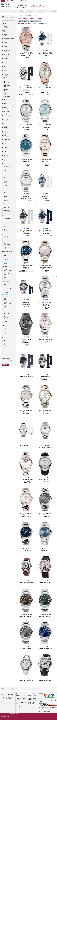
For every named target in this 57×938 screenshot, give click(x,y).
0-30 (5, 225)
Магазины (18, 696)
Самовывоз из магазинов (33, 700)
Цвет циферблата (6, 281)
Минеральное (7, 218)
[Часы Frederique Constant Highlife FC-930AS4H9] (45, 567)
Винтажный (6, 333)
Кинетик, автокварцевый (9, 212)
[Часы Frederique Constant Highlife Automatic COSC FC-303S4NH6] (45, 464)
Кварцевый (6, 207)
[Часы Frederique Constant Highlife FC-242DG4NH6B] (26, 633)
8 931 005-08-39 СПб (20, 7)
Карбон (5, 183)
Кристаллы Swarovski (8, 314)
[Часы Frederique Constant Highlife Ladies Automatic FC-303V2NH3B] (45, 396)
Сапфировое (6, 217)
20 (4, 347)
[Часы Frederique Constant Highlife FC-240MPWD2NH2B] (45, 146)
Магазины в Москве (6, 358)
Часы (3, 0)
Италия (5, 256)
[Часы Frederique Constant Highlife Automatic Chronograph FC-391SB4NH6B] (26, 73)
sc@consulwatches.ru (5, 701)
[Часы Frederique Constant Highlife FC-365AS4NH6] (45, 665)
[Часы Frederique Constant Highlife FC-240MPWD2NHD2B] (26, 499)
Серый (5, 275)
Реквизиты (18, 699)
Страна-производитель (7, 251)
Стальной (6, 267)
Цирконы (6, 317)
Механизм (4, 206)
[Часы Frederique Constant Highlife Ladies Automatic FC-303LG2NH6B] (45, 499)
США (5, 255)
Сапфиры (6, 320)
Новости (24, 704)
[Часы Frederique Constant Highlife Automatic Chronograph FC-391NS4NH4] (45, 361)
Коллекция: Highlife (35, 21)
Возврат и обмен (31, 702)
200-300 (5, 230)
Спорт (5, 329)
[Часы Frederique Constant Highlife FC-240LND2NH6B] (45, 181)
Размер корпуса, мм (6, 337)
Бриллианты (6, 313)
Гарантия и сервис (31, 703)
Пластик (5, 178)
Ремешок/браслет (6, 166)
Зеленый (6, 291)
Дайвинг (6, 238)
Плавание (6, 236)
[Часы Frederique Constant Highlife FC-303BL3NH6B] (26, 361)
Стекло (3, 215)
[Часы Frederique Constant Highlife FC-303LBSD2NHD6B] (26, 146)
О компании (18, 695)
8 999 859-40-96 (6, 6)
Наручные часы (25, 15)
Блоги (20, 704)
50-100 (5, 228)
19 (4, 345)
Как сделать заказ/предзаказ (32, 696)
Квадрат (5, 247)
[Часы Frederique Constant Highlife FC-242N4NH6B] (45, 633)
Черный (5, 271)
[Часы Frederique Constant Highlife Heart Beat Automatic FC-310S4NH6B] (45, 430)
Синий (5, 277)
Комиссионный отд (11, 0)
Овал (5, 248)
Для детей (6, 27)
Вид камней (4, 311)
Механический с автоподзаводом (6, 209)
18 (4, 344)
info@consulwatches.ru (6, 698)
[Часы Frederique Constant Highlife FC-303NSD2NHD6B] (26, 533)
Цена (3, 16)
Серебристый (6, 273)
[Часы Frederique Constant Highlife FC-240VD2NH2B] (45, 324)
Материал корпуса (6, 175)
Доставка (30, 699)
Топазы (5, 321)
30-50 (5, 226)
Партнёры (18, 703)
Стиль (3, 325)
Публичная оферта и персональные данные (21, 701)
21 (4, 348)
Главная (19, 15)
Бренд (3, 30)
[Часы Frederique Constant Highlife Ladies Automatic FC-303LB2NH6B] (45, 110)
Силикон (5, 196)
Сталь (5, 177)
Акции (17, 704)
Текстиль (5, 199)
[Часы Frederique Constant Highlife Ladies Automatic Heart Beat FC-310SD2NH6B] (45, 287)
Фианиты (6, 318)
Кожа (5, 193)
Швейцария (6, 252)
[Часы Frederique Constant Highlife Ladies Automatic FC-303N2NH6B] (45, 216)
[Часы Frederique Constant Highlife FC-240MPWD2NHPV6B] (26, 181)
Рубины (5, 322)
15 (4, 340)
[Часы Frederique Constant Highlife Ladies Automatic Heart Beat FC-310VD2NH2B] (26, 464)
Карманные (6, 173)
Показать (5, 364)
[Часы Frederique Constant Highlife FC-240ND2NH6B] (45, 38)
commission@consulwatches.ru (7, 704)
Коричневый (6, 292)
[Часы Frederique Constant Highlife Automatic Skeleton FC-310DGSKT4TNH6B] (26, 324)
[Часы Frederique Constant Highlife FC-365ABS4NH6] (26, 567)
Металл (5, 186)
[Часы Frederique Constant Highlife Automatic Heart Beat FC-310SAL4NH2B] (26, 38)
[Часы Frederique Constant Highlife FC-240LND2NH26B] (45, 533)
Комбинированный (8, 270)
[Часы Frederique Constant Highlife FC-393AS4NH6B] (26, 665)
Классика (6, 327)
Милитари (6, 332)
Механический (7, 211)
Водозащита (4, 223)
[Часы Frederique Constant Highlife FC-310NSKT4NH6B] (26, 287)
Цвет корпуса (5, 266)
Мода (5, 328)
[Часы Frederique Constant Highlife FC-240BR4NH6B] (26, 601)
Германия (6, 259)
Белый (5, 274)
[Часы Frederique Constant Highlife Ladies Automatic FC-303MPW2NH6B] (26, 110)
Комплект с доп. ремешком (6, 171)
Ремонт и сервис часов (21, 698)
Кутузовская (8, 355)
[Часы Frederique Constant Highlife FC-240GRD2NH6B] (26, 216)
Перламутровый (7, 288)
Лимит (5, 335)
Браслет (5, 169)
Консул (37, 5)
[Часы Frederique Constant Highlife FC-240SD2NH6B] (26, 430)
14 (4, 339)
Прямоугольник (7, 244)
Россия (5, 260)
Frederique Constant (33, 15)
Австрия (5, 258)
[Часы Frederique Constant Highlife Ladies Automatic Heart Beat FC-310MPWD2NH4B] (45, 73)
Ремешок (6, 167)
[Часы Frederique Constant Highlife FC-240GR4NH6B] (45, 601)
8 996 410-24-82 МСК (20, 6)
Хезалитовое (6, 221)
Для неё (5, 26)
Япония (5, 254)
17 (4, 343)
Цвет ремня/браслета (7, 296)
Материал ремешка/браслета (8, 190)
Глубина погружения (6, 234)
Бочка (5, 245)
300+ (5, 232)
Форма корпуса (5, 241)
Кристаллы (6, 316)
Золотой (5, 269)
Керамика (6, 182)
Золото (5, 181)
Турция (5, 262)
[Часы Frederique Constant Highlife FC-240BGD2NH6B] (26, 396)
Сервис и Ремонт (23, 0)
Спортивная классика (8, 331)
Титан (5, 179)
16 (4, 341)
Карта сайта (18, 706)
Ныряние (6, 237)
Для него (6, 24)
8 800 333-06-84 (6, 5)
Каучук (5, 195)
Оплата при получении (32, 698)
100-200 (5, 229)
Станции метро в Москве (7, 352)
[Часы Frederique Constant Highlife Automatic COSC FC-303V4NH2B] (45, 252)
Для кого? (4, 23)
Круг (5, 243)
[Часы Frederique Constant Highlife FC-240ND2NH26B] (26, 252)
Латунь (5, 185)
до (8, 18)
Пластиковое (6, 219)
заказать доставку (48, 707)
